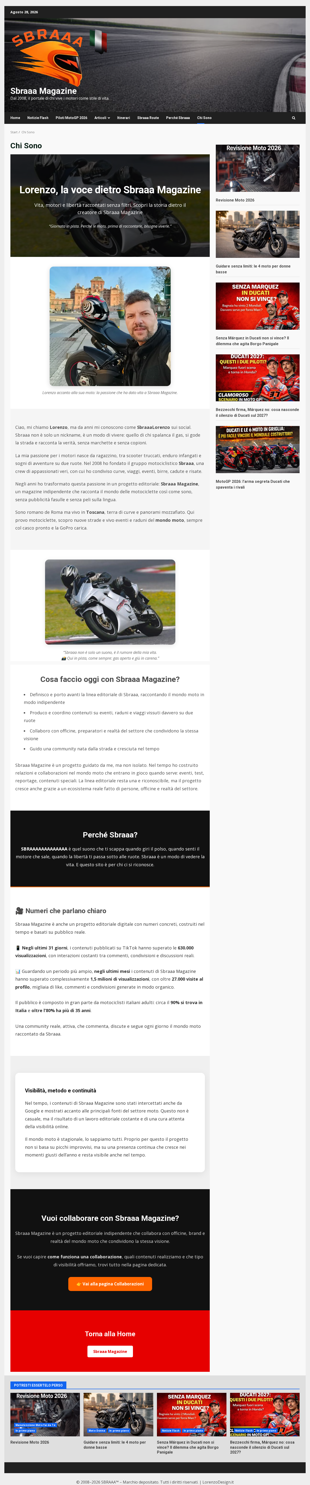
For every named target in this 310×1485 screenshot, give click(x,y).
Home (15, 118)
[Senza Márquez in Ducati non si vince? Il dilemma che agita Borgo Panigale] (258, 305)
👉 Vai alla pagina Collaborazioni (110, 1284)
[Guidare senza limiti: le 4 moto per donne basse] (258, 234)
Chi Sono (204, 118)
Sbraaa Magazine (43, 91)
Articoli (100, 118)
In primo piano (25, 1430)
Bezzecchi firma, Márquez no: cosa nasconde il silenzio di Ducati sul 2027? (265, 1414)
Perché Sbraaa (178, 118)
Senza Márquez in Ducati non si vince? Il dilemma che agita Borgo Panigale (191, 1414)
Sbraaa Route (148, 118)
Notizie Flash (37, 118)
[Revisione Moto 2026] (258, 168)
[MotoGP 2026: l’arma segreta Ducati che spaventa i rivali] (258, 449)
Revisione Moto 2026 (235, 200)
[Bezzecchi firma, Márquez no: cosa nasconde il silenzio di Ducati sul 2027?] (258, 377)
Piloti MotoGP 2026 (71, 118)
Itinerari (123, 118)
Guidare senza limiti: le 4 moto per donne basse (118, 1414)
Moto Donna (97, 1430)
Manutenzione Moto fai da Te (35, 1425)
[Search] (293, 118)
